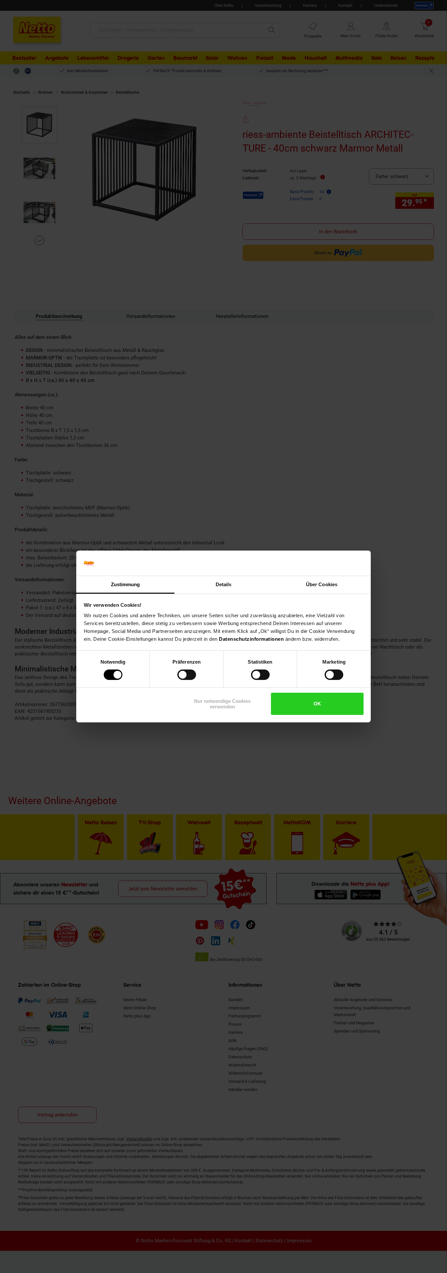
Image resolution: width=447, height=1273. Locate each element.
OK (317, 703)
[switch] (186, 675)
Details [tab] (224, 584)
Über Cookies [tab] (321, 584)
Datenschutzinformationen (251, 639)
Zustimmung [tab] (125, 584)
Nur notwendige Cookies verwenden (222, 703)
